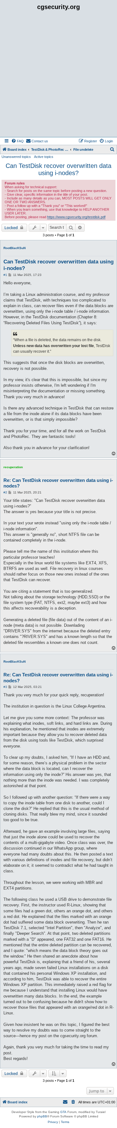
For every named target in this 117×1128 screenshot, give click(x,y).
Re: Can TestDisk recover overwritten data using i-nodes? (58, 483)
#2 (5, 492)
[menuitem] (17, 141)
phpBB (42, 1116)
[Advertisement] (58, 75)
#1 (5, 275)
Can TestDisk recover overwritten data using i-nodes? (58, 169)
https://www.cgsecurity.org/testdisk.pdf (76, 217)
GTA (63, 1112)
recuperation (13, 467)
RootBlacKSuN (14, 248)
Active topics (43, 157)
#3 (5, 687)
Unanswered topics (16, 157)
